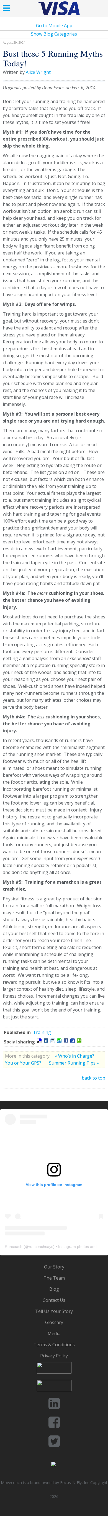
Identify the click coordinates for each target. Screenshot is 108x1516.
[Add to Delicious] (39, 1040)
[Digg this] (46, 1040)
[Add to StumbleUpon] (59, 1040)
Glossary (54, 1322)
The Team (54, 1278)
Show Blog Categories (54, 34)
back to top (93, 1078)
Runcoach (13, 1246)
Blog (54, 1289)
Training (42, 1032)
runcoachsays (41, 1246)
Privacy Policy (54, 1356)
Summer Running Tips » (74, 1063)
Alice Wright (38, 72)
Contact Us (54, 1300)
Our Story (54, 1267)
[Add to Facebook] (66, 1040)
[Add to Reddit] (52, 1040)
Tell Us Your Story (54, 1311)
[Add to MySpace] (72, 1040)
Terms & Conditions (54, 1345)
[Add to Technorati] (79, 1040)
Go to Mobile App (54, 26)
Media (54, 1333)
